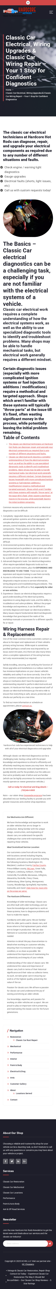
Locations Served (24, 1093)
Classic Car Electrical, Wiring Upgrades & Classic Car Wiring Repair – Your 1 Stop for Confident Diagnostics (28, 96)
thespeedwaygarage (33, 795)
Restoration (15, 1037)
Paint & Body (16, 1065)
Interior (13, 1059)
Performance (16, 1053)
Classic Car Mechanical (13, 1187)
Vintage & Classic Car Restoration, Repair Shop (28, 1270)
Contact (14, 1100)
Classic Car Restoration (13, 1181)
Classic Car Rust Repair (27, 1040)
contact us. (27, 706)
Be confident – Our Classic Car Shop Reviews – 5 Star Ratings (29, 1282)
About (13, 1090)
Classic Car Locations (13, 1193)
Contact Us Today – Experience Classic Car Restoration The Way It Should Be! (29, 1275)
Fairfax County (39, 865)
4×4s (12, 1078)
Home (8, 90)
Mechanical (15, 1046)
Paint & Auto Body (11, 1204)
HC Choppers (28, 1264)
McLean (30, 868)
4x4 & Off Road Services (14, 1209)
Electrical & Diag (17, 1071)
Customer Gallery (18, 1084)
